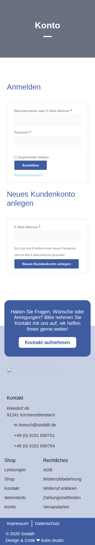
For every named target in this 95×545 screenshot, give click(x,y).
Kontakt (11, 488)
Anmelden (30, 165)
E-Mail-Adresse (36, 226)
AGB (47, 469)
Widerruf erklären (60, 488)
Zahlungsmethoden (62, 497)
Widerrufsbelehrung (62, 479)
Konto (10, 506)
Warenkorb (15, 497)
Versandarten (56, 506)
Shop (9, 479)
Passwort (31, 131)
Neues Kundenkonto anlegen (46, 264)
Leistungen (15, 469)
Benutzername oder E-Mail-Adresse (47, 110)
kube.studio (52, 540)
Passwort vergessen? (28, 175)
